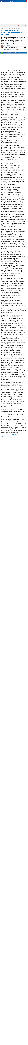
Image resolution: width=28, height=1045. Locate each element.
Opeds (11, 28)
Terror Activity (17, 49)
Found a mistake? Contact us (13, 434)
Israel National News (5, 28)
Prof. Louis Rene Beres (9, 45)
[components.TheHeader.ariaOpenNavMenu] (4, 1)
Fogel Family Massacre (7, 49)
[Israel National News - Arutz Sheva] (14, 1)
